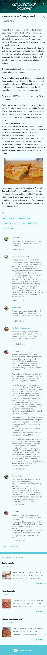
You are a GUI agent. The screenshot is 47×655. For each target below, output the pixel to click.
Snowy (14, 307)
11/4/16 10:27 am (19, 541)
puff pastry (32, 223)
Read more (40, 584)
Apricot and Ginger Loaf (12, 619)
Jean (13, 351)
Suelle (14, 238)
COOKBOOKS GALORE (23, 6)
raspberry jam (8, 228)
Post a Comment (11, 546)
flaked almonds (24, 218)
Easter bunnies (8, 562)
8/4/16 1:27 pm (18, 300)
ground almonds (9, 223)
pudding (22, 223)
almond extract (9, 218)
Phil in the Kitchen (19, 256)
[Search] (43, 5)
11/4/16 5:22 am (18, 505)
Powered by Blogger (25, 650)
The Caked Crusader (20, 328)
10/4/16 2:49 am (18, 344)
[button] (43, 17)
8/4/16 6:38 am (18, 249)
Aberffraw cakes (8, 591)
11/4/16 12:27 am (19, 469)
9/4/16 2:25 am (18, 321)
